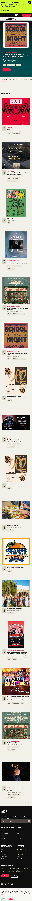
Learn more (7, 69)
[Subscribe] (29, 821)
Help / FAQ (4, 854)
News (2, 831)
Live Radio (19, 831)
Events (3, 840)
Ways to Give (20, 854)
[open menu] (2, 15)
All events (4, 79)
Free (21, 79)
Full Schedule (20, 838)
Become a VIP (20, 851)
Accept (11, 898)
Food (2, 836)
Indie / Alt (18, 65)
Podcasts (19, 836)
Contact (3, 858)
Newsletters (4, 856)
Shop (18, 856)
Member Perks (20, 858)
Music (4, 65)
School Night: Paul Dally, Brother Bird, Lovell (15, 55)
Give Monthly (14, 876)
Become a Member (21, 849)
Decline (3, 898)
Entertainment (4, 833)
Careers (3, 851)
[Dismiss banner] (29, 2)
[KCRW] (4, 813)
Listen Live (7, 15)
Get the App (6, 10)
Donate (27, 15)
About (2, 849)
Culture (3, 838)
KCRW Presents (11, 65)
